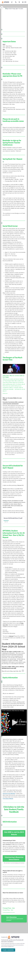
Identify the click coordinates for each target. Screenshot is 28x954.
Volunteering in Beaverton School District (14, 858)
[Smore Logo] (5, 2)
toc (2, 8)
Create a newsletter (8, 950)
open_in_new (23, 670)
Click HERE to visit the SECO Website (14, 833)
